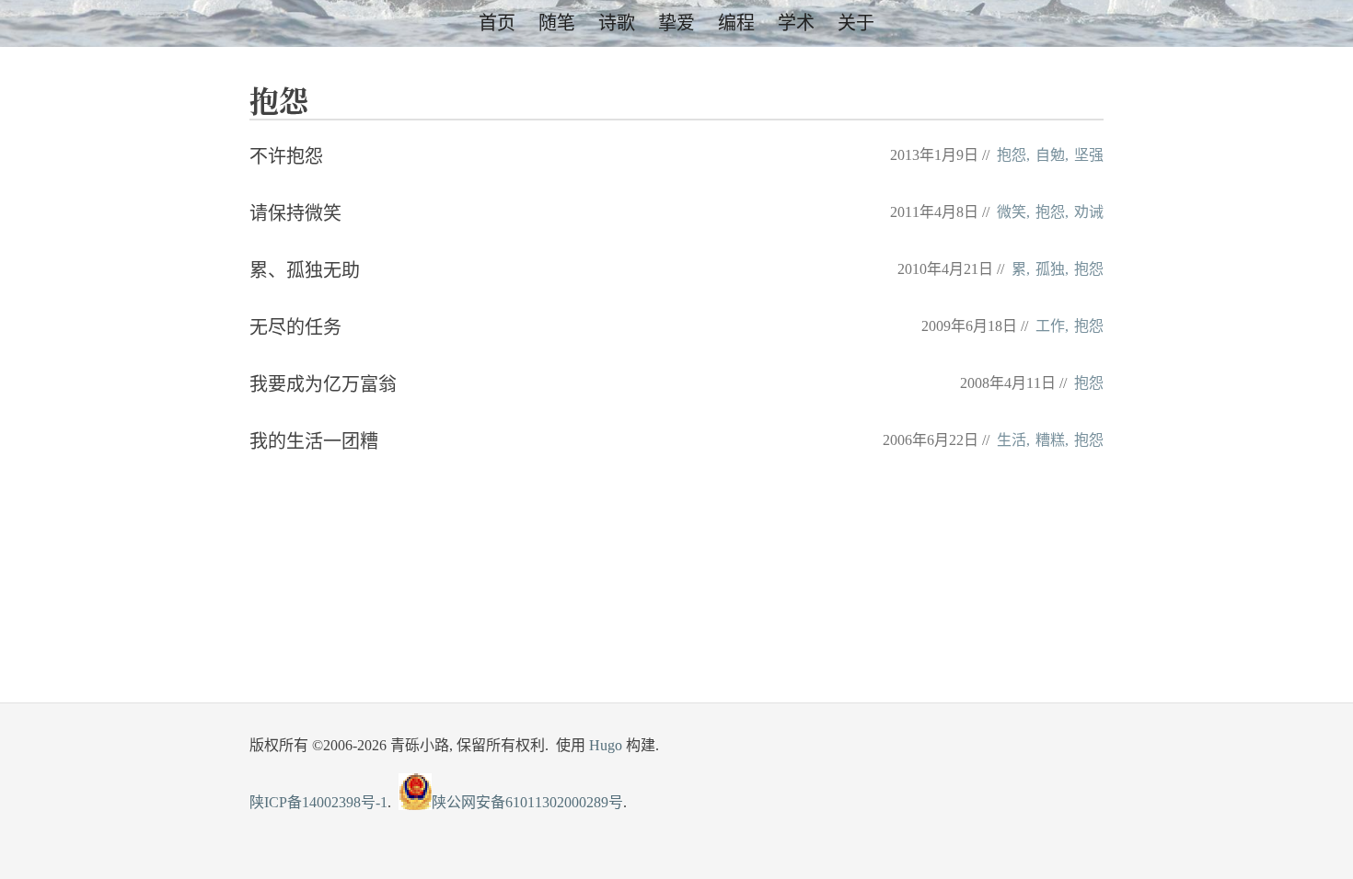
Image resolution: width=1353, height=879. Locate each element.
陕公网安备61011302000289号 (527, 802)
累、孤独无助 (304, 270)
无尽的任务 (295, 327)
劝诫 (1089, 212)
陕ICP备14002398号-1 (318, 802)
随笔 (556, 23)
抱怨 (1011, 155)
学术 (796, 23)
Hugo (605, 745)
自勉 (1050, 155)
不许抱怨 (286, 156)
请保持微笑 (295, 213)
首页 (497, 23)
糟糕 (1050, 440)
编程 (736, 23)
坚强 (1089, 155)
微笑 (1011, 212)
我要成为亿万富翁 (323, 384)
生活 (1011, 440)
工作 (1050, 326)
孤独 (1050, 269)
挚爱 (676, 23)
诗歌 (616, 23)
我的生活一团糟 (313, 441)
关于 (856, 23)
